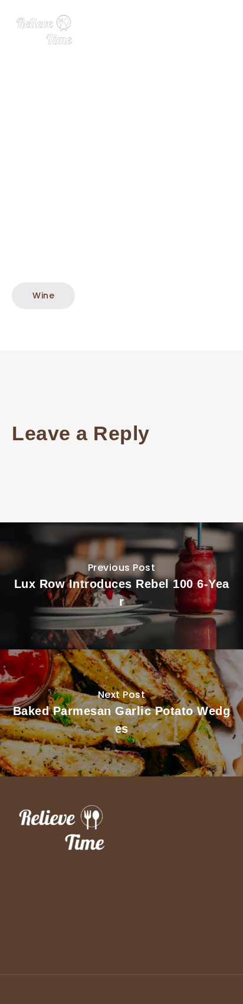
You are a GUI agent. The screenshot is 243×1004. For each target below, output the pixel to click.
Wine (43, 295)
